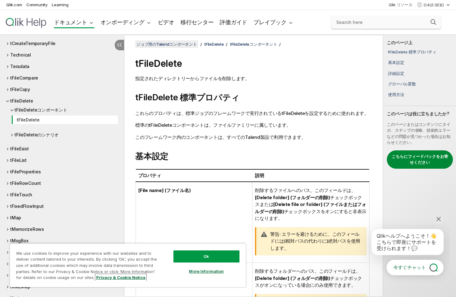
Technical (20, 54)
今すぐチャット (409, 267)
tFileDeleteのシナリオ (37, 134)
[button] (433, 22)
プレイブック (270, 22)
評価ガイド (233, 22)
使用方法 (396, 94)
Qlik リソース (401, 4)
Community (37, 4)
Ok (206, 256)
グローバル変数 (402, 83)
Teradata (19, 66)
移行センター (197, 22)
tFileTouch (21, 194)
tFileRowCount (25, 183)
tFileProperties (25, 171)
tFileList (18, 160)
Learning (60, 4)
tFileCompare (24, 77)
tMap (15, 217)
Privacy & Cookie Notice (120, 277)
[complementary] (419, 166)
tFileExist (19, 148)
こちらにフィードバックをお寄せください (420, 159)
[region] (128, 265)
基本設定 (396, 62)
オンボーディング (123, 22)
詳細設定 (396, 73)
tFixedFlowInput (26, 206)
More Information (206, 271)
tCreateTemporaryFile (33, 43)
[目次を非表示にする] (119, 45)
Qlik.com (14, 4)
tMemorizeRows (27, 229)
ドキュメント (70, 22)
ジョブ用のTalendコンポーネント (166, 44)
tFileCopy (20, 89)
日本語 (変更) (434, 5)
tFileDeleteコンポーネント (41, 109)
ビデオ (166, 22)
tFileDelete (21, 100)
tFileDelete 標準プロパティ (412, 51)
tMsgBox (19, 240)
